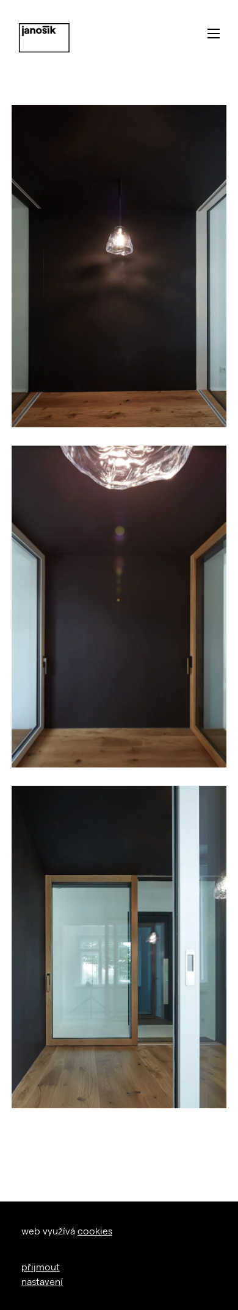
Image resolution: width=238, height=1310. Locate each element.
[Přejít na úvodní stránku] (44, 37)
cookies (95, 1230)
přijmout (40, 1266)
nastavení (42, 1281)
